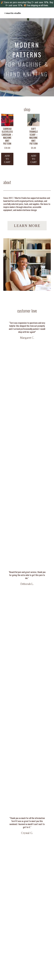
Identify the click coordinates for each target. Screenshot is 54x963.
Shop (27, 109)
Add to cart (7, 159)
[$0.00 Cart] (49, 13)
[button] (44, 13)
